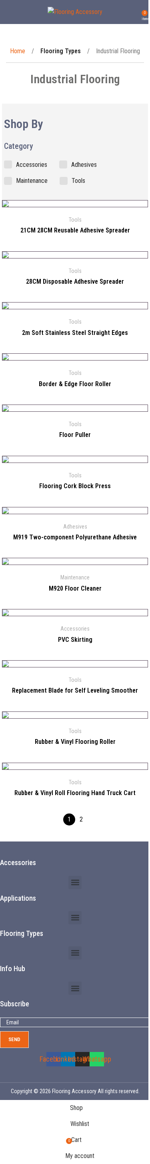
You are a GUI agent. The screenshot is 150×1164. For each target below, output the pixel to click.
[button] (75, 882)
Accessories (75, 628)
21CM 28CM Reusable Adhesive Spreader (75, 230)
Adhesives (75, 526)
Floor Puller (75, 435)
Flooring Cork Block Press (75, 486)
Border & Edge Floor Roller (75, 384)
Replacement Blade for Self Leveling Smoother (75, 690)
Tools (75, 219)
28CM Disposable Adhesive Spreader (75, 281)
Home (18, 51)
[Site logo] (75, 11)
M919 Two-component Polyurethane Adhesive (75, 537)
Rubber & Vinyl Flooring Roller (75, 741)
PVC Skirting (75, 639)
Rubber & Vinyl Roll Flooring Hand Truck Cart (75, 793)
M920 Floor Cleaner (75, 588)
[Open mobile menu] (9, 12)
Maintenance (75, 577)
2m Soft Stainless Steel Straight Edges (75, 333)
